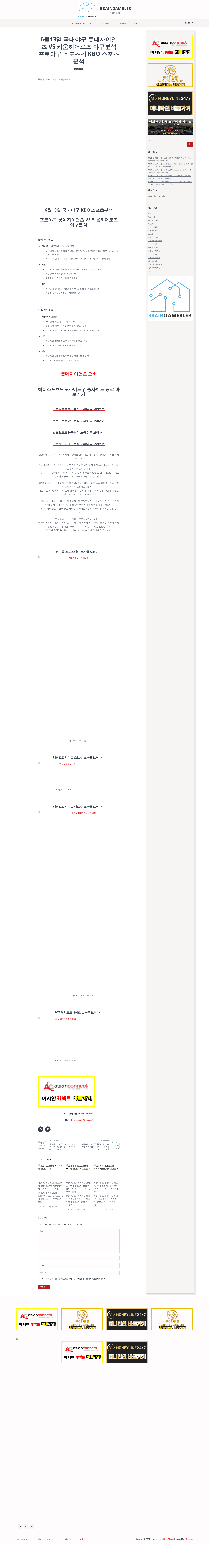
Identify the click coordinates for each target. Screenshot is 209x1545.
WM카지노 (152, 217)
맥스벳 (150, 224)
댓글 (41, 1231)
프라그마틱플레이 (155, 264)
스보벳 (150, 234)
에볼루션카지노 (154, 251)
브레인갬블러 (153, 227)
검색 (149, 140)
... (43, 1201)
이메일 (42, 1265)
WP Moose (189, 1539)
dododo (42, 1207)
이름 (41, 1258)
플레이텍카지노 (154, 268)
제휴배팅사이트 (80, 23)
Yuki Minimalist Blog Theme (163, 1539)
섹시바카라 (152, 230)
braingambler (115, 8)
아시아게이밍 (153, 247)
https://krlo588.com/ (82, 1120)
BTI (149, 213)
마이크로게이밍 (154, 220)
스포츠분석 (133, 23)
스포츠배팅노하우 (121, 23)
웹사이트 (42, 1272)
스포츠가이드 (93, 23)
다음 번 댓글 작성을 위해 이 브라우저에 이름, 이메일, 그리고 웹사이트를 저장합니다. (74, 1279)
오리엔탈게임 (153, 254)
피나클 (150, 271)
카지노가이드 (106, 23)
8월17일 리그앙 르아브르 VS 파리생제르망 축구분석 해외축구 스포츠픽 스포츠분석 (50, 1185)
